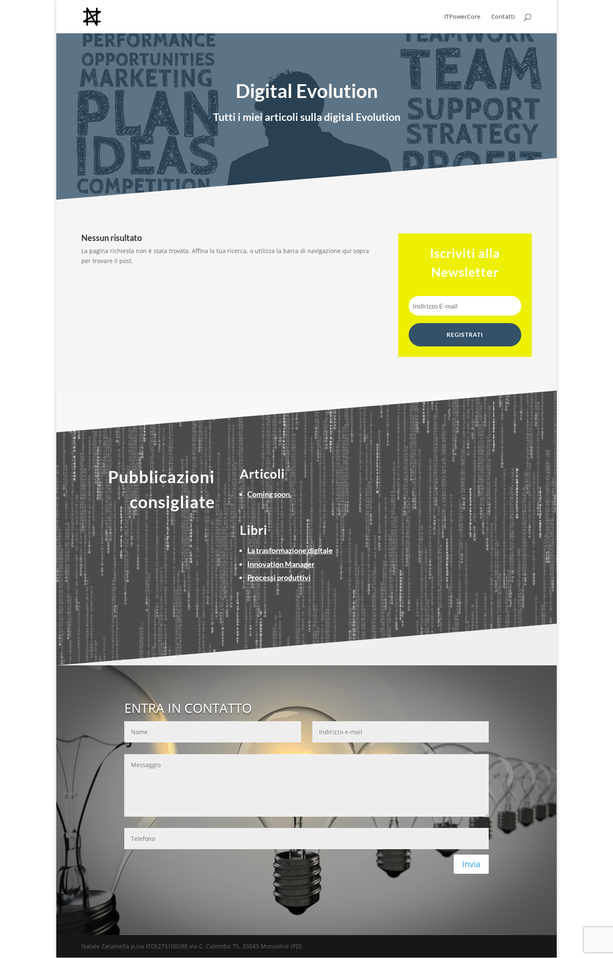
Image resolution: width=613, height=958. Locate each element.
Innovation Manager (280, 564)
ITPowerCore (462, 17)
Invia (471, 864)
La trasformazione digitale (290, 550)
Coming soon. (269, 494)
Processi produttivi (279, 577)
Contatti (503, 17)
